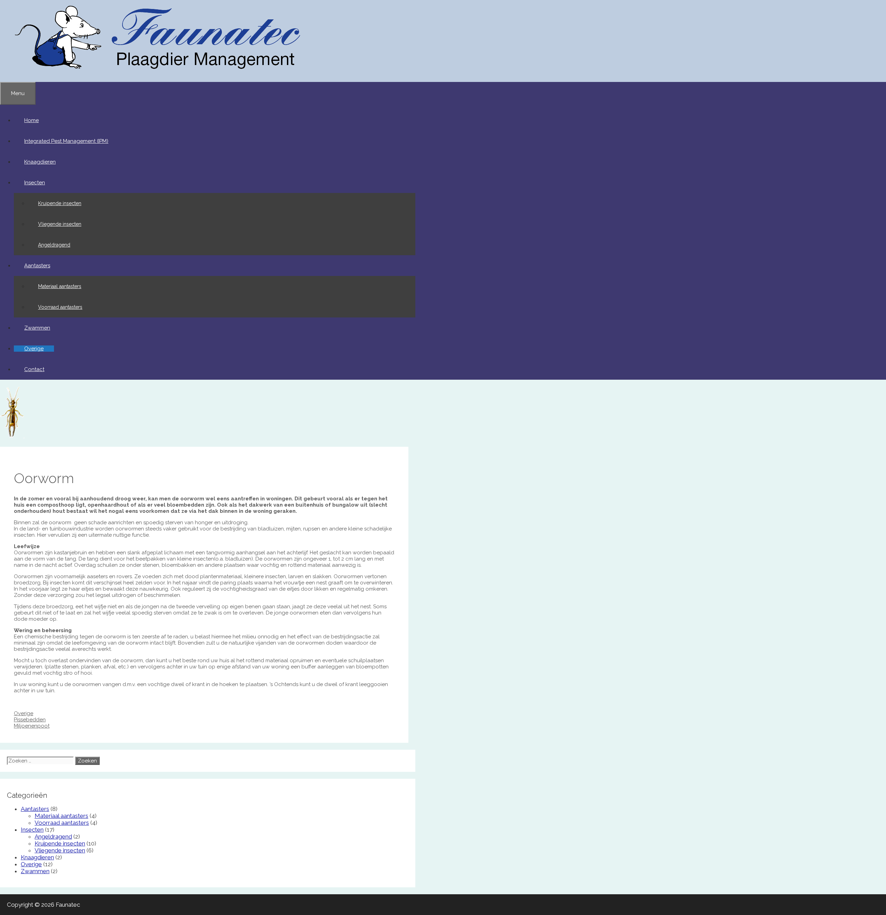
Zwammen (37, 328)
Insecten (34, 182)
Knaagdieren (40, 162)
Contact (34, 369)
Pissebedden (30, 720)
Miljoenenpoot (31, 726)
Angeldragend (54, 245)
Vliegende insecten (59, 224)
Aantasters (37, 265)
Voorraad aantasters (60, 307)
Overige (34, 348)
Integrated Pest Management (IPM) (66, 141)
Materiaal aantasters (59, 286)
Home (31, 120)
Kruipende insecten (59, 203)
